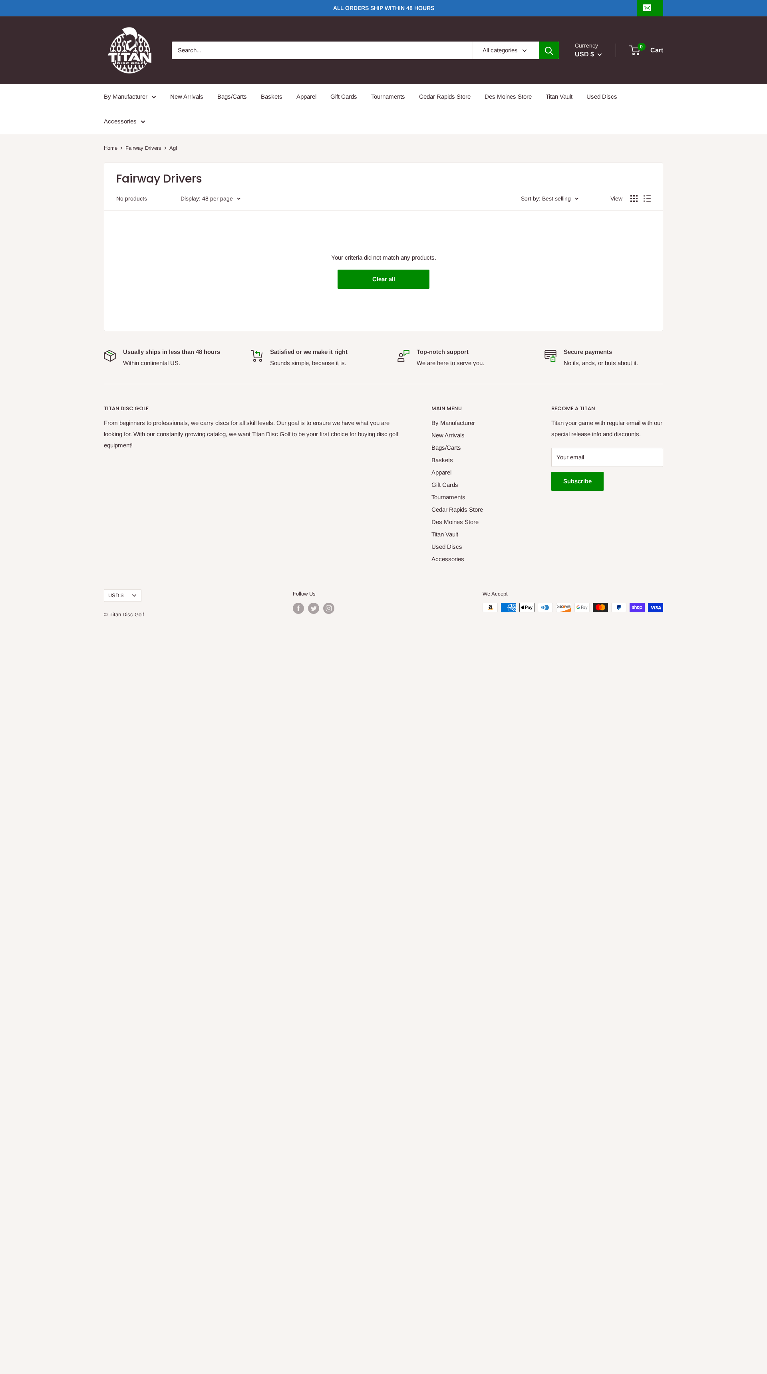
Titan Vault (559, 96)
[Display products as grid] (634, 198)
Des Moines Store (508, 96)
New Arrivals (186, 96)
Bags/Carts (232, 96)
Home (110, 148)
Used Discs (601, 96)
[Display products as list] (647, 198)
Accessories (120, 121)
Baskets (271, 96)
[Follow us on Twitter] (313, 608)
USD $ (115, 595)
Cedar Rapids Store (445, 96)
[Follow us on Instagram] (328, 608)
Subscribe (577, 481)
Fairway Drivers (143, 148)
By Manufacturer (125, 96)
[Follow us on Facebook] (298, 608)
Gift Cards (343, 96)
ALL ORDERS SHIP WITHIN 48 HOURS (383, 8)
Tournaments (388, 96)
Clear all (383, 279)
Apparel (306, 96)
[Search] (549, 50)
